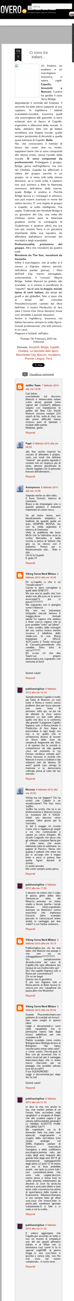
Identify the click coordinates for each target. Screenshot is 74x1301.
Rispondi (30, 432)
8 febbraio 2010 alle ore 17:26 (41, 886)
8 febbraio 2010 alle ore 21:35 (41, 1226)
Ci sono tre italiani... (38, 54)
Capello (54, 347)
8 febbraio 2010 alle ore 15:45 (42, 575)
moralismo (54, 355)
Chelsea (23, 351)
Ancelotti (34, 347)
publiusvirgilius (35, 688)
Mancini (41, 355)
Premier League (34, 358)
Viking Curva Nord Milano (41, 573)
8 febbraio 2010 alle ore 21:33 (41, 1100)
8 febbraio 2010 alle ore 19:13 (42, 941)
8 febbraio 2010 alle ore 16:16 (41, 690)
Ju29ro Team (33, 385)
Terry (49, 358)
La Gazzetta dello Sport (44, 351)
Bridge (45, 347)
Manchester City (25, 355)
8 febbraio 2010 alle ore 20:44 (42, 1008)
